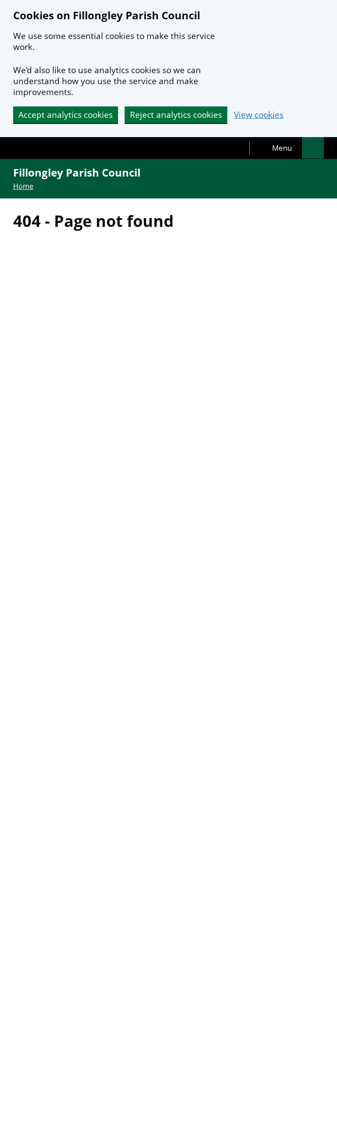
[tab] (276, 148)
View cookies (258, 115)
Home (23, 186)
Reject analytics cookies (176, 114)
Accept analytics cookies (65, 114)
